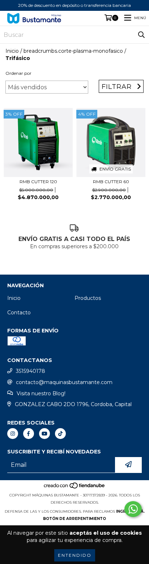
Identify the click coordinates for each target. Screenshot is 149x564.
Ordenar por (18, 73)
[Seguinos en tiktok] (60, 433)
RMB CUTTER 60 (111, 181)
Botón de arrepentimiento (74, 518)
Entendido (74, 555)
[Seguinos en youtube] (44, 433)
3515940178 (30, 371)
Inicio (12, 51)
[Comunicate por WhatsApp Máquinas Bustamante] (133, 509)
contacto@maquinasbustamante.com (64, 382)
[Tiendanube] (74, 488)
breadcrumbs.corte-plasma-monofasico (73, 51)
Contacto (19, 312)
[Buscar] (141, 35)
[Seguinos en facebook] (28, 433)
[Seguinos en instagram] (12, 433)
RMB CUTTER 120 (38, 181)
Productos (87, 298)
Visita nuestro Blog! (41, 393)
